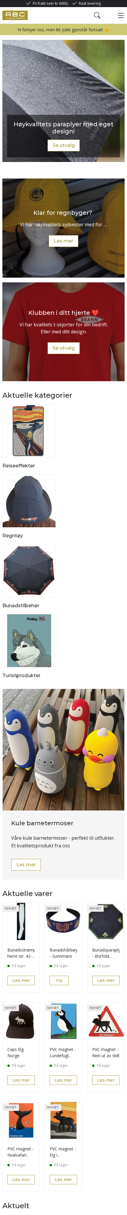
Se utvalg (64, 145)
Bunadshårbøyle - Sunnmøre (65, 953)
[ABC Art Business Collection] (15, 15)
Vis (59, 980)
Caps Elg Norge (15, 1052)
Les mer (63, 241)
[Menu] (121, 15)
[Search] (97, 15)
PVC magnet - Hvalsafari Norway (20, 1155)
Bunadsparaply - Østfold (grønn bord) (106, 956)
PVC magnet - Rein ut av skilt (106, 1052)
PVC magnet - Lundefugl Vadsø (63, 1056)
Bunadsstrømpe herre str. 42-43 (22, 956)
